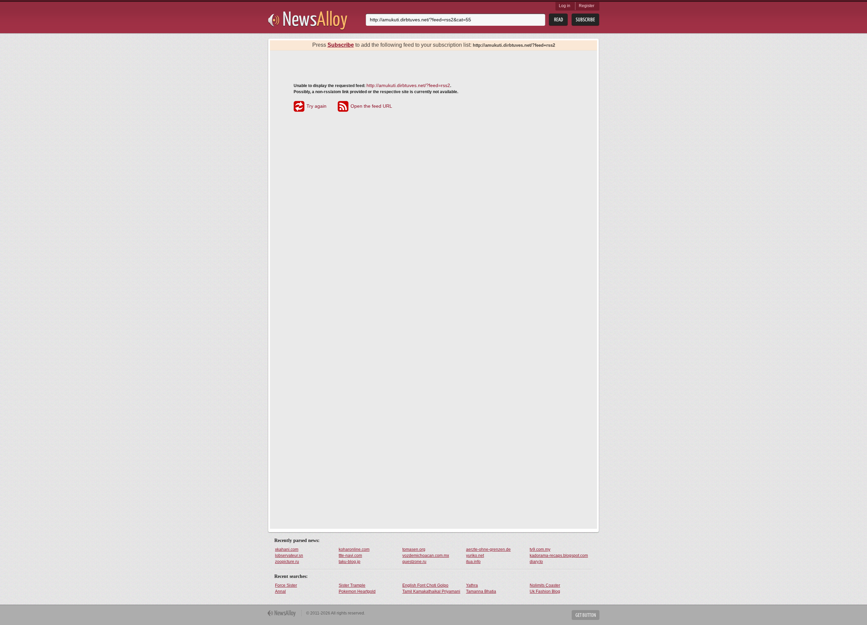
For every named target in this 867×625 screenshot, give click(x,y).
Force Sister (286, 585)
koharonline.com (354, 549)
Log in (564, 5)
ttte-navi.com (350, 555)
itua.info (473, 561)
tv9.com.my (540, 549)
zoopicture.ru (287, 561)
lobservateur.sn (289, 555)
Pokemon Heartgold (357, 591)
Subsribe (585, 20)
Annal (280, 591)
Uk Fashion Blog (545, 591)
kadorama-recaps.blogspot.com (559, 555)
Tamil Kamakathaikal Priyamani (431, 591)
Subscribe (340, 45)
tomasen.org (413, 549)
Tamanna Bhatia (481, 591)
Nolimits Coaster (545, 585)
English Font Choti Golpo (425, 585)
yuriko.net (475, 555)
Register (586, 5)
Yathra (472, 585)
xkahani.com (286, 549)
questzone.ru (414, 561)
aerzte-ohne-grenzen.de (488, 549)
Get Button (585, 615)
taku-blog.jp (349, 561)
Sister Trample (352, 585)
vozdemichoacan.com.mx (425, 555)
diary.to (536, 561)
